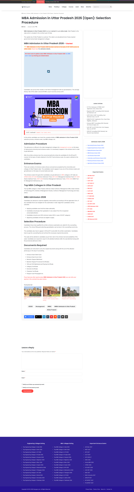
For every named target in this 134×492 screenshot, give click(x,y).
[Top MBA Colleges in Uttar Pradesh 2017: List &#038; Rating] (70, 291)
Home (50, 6)
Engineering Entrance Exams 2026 (95, 147)
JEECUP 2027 (88, 477)
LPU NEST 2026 (89, 467)
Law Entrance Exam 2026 (93, 155)
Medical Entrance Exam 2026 (94, 150)
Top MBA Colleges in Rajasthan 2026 (63, 459)
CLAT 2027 (87, 454)
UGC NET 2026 (88, 470)
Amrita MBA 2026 (89, 462)
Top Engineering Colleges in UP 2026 (32, 452)
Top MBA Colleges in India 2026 (61, 447)
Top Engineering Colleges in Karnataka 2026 (33, 477)
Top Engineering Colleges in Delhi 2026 (32, 449)
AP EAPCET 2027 (89, 480)
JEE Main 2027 (88, 447)
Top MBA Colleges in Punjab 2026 (62, 454)
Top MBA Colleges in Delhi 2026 (62, 449)
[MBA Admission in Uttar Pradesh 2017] (32, 291)
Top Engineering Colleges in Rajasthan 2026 (33, 459)
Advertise (88, 6)
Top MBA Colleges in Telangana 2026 (63, 472)
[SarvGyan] (26, 7)
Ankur (24, 26)
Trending (56, 6)
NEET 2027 (87, 449)
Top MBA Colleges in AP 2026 (61, 475)
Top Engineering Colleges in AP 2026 (32, 472)
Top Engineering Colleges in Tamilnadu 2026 (34, 480)
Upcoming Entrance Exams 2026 (95, 145)
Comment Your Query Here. (44, 132)
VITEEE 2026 (88, 465)
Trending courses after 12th (52, 1)
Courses (71, 6)
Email (23, 377)
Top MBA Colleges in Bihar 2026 (62, 462)
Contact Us (109, 489)
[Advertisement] (52, 333)
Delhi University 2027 (90, 475)
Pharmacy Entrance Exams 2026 (95, 160)
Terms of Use (96, 489)
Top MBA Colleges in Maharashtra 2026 (63, 470)
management (40, 306)
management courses (66, 147)
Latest (77, 6)
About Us (103, 489)
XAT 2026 (76, 177)
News (82, 6)
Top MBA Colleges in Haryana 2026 (62, 457)
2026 (31, 306)
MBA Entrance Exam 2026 (93, 153)
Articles (28, 13)
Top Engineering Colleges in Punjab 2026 (33, 454)
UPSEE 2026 (27, 177)
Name (23, 371)
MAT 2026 (55, 177)
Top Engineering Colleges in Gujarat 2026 (33, 465)
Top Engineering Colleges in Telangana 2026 (34, 470)
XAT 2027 (87, 452)
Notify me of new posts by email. (31, 387)
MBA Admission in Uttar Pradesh (65, 306)
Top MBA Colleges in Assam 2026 (62, 465)
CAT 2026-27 (88, 457)
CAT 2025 (34, 177)
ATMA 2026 (69, 179)
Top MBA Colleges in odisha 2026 (62, 477)
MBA (63, 175)
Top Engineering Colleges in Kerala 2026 (33, 475)
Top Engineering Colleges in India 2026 (32, 447)
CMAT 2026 (40, 179)
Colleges (64, 6)
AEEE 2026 (90, 193)
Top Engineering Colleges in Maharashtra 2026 (34, 467)
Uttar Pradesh (52, 310)
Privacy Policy (89, 489)
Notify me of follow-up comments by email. (33, 384)
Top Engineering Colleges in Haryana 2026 (33, 457)
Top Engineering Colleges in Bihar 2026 (32, 462)
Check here (35, 49)
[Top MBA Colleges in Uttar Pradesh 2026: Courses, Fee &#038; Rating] (51, 291)
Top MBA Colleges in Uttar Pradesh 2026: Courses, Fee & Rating (50, 299)
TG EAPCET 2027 (89, 482)
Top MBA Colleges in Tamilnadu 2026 (63, 480)
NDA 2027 (89, 188)
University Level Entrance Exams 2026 (96, 158)
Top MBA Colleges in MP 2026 (61, 467)
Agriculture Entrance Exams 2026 (95, 163)
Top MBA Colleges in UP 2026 (61, 452)
